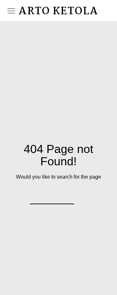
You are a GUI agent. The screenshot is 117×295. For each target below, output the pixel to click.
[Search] (65, 195)
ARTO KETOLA (58, 11)
